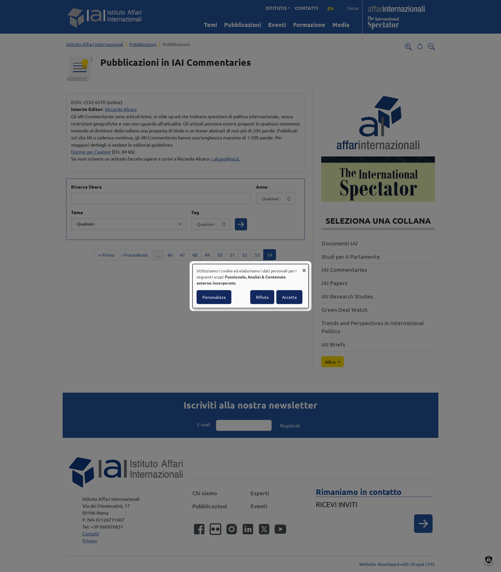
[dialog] (250, 286)
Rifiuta (262, 297)
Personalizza (214, 297)
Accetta (289, 297)
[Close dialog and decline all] (304, 267)
